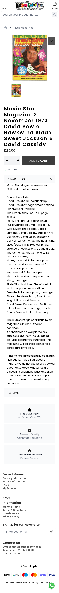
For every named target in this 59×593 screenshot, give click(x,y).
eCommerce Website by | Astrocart (29, 582)
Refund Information (14, 481)
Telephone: (18, 550)
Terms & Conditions (14, 510)
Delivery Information (15, 478)
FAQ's (6, 485)
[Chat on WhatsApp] (52, 585)
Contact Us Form (13, 553)
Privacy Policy (11, 516)
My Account (10, 488)
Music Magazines (23, 27)
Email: (22, 546)
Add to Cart (38, 161)
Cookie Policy (11, 513)
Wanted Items (11, 506)
